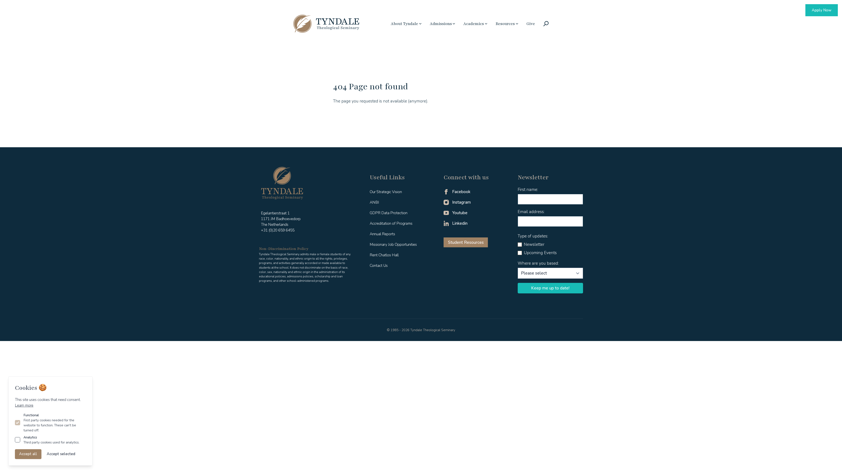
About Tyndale (404, 23)
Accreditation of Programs (391, 223)
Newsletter (534, 244)
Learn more (24, 405)
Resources (505, 23)
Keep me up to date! (550, 288)
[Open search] (546, 23)
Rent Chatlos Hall (384, 255)
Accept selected (61, 453)
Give (530, 23)
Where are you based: (538, 263)
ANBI (374, 202)
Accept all (28, 453)
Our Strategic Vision (386, 191)
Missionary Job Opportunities (393, 244)
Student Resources (466, 242)
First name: (528, 189)
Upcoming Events (540, 253)
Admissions (441, 23)
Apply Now (821, 10)
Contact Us (379, 265)
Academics (473, 23)
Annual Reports (382, 234)
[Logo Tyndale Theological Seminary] (326, 24)
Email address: (531, 212)
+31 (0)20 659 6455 (277, 230)
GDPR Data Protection (388, 212)
